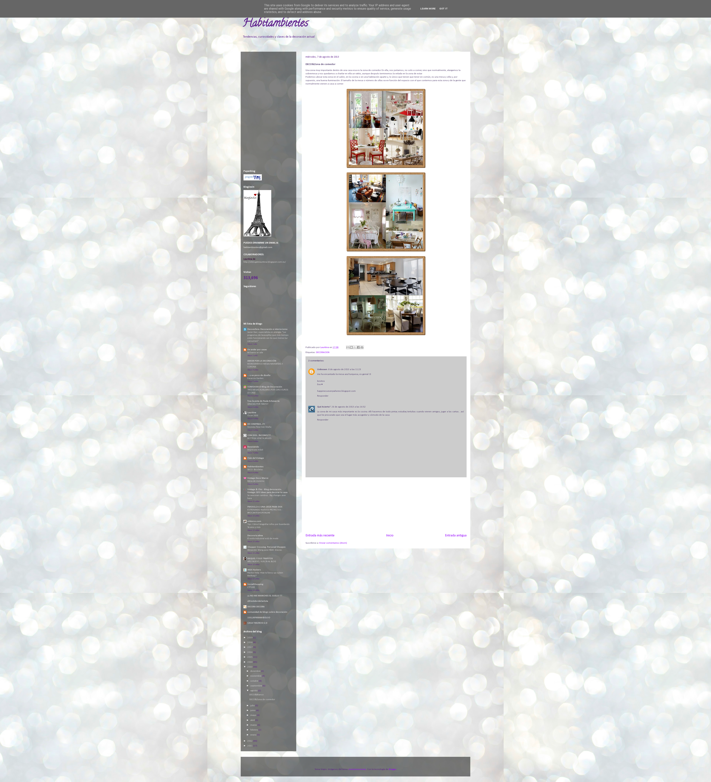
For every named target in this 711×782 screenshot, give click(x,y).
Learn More (428, 8)
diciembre (255, 671)
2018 (250, 642)
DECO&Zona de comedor (262, 699)
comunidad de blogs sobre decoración (267, 612)
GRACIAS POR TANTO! (257, 404)
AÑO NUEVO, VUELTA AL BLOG (261, 561)
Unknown (322, 369)
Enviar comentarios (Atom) (333, 543)
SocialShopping (255, 584)
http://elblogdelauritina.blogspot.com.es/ (264, 262)
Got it (443, 8)
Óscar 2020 (252, 416)
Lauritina (251, 412)
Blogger (392, 769)
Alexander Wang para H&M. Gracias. (264, 550)
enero (253, 735)
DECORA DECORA (256, 606)
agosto (254, 690)
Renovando (253, 447)
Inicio (389, 535)
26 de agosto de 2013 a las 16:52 (349, 407)
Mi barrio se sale (255, 353)
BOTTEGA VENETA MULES (259, 438)
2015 (250, 657)
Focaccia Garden (255, 378)
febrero (254, 730)
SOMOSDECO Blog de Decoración (264, 387)
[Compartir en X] (355, 347)
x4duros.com (254, 521)
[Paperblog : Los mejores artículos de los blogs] (252, 180)
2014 (250, 662)
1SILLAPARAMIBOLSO (258, 617)
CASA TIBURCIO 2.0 (257, 623)
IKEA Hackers (254, 570)
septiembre (256, 686)
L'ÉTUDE (251, 587)
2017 (250, 647)
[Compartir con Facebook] (358, 347)
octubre (254, 681)
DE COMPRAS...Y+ (256, 424)
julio (252, 705)
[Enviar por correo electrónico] (348, 347)
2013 (250, 667)
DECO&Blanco (256, 694)
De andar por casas (257, 349)
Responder (322, 396)
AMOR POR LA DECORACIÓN (261, 361)
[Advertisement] (386, 505)
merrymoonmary (357, 769)
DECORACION (322, 352)
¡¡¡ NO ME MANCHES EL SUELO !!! (264, 596)
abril (252, 720)
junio (253, 710)
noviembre (256, 676)
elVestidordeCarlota (257, 601)
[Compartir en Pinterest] (362, 347)
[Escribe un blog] (351, 347)
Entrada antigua (456, 535)
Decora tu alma (255, 535)
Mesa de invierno (255, 481)
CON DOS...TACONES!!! (259, 435)
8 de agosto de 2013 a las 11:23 (344, 369)
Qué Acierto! (324, 407)
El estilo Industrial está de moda (262, 539)
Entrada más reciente (320, 535)
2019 (250, 637)
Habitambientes (275, 24)
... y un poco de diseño (259, 375)
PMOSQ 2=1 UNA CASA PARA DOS (264, 507)
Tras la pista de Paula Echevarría (263, 401)
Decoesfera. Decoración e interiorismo (267, 329)
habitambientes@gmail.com (257, 247)
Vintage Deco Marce (257, 478)
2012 (250, 741)
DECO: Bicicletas (255, 470)
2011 (250, 746)
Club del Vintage (255, 458)
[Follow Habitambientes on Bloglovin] (257, 235)
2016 (250, 652)
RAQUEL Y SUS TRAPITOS (260, 558)
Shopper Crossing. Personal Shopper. (266, 547)
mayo (253, 715)
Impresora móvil (255, 450)
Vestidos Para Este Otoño (259, 427)
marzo (253, 725)
